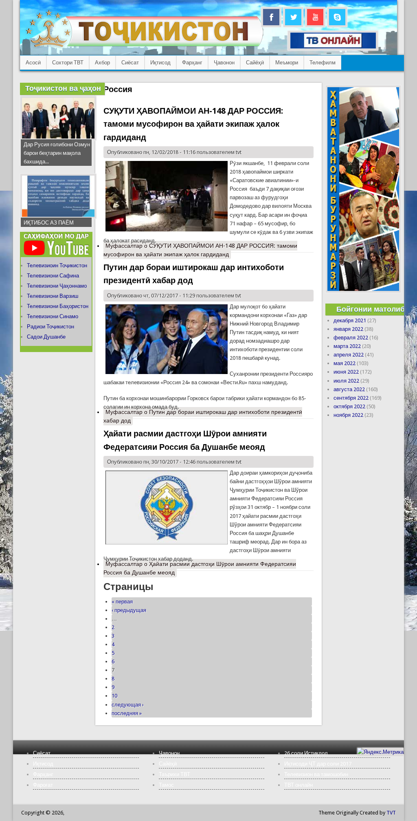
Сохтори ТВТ (67, 62)
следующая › (128, 705)
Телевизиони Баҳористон (57, 306)
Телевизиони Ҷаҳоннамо (57, 286)
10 (114, 696)
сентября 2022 (351, 398)
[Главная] (144, 47)
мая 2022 (345, 363)
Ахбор (102, 62)
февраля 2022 (351, 338)
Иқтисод (160, 62)
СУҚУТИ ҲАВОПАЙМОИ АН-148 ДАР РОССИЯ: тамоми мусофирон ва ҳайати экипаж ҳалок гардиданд (193, 124)
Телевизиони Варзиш (52, 296)
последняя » (127, 713)
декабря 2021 (350, 320)
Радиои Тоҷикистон (50, 327)
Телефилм (322, 62)
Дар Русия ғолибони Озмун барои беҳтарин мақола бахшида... (57, 153)
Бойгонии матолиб (370, 309)
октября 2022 (349, 406)
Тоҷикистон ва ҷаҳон (63, 88)
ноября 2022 (348, 415)
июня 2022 (346, 372)
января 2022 (348, 329)
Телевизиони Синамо (52, 316)
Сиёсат (130, 62)
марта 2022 (347, 346)
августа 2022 (349, 389)
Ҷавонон (224, 62)
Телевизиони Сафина (53, 276)
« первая (122, 602)
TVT (391, 813)
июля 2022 (346, 381)
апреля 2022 (349, 355)
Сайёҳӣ (255, 62)
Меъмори (286, 62)
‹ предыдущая (129, 610)
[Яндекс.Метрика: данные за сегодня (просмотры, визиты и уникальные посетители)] (380, 752)
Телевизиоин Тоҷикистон (57, 265)
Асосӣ (33, 62)
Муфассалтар (200, 250)
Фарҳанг (192, 62)
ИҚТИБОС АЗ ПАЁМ (49, 223)
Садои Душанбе (46, 337)
